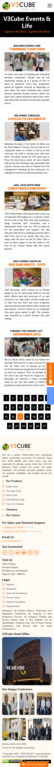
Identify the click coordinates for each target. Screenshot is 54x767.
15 (6, 416)
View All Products (15, 504)
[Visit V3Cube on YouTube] (23, 552)
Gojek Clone (12, 486)
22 (9, 426)
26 (37, 426)
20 (40, 416)
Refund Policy (13, 606)
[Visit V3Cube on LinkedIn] (17, 552)
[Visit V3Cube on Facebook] (4, 552)
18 (27, 416)
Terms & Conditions (15, 601)
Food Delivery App (15, 499)
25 (30, 426)
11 (27, 407)
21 (47, 416)
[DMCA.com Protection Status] (12, 762)
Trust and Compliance (16, 593)
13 (40, 407)
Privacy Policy (13, 597)
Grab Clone (11, 495)
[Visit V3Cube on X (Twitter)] (11, 552)
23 (16, 426)
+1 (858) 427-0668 (12, 527)
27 (44, 426)
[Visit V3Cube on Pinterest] (36, 552)
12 (34, 407)
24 (23, 426)
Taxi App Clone (13, 490)
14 (47, 407)
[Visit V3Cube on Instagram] (30, 552)
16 (13, 416)
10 (20, 407)
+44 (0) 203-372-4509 (14, 531)
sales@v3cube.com (12, 541)
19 (34, 416)
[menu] (50, 5)
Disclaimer (11, 588)
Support (10, 584)
